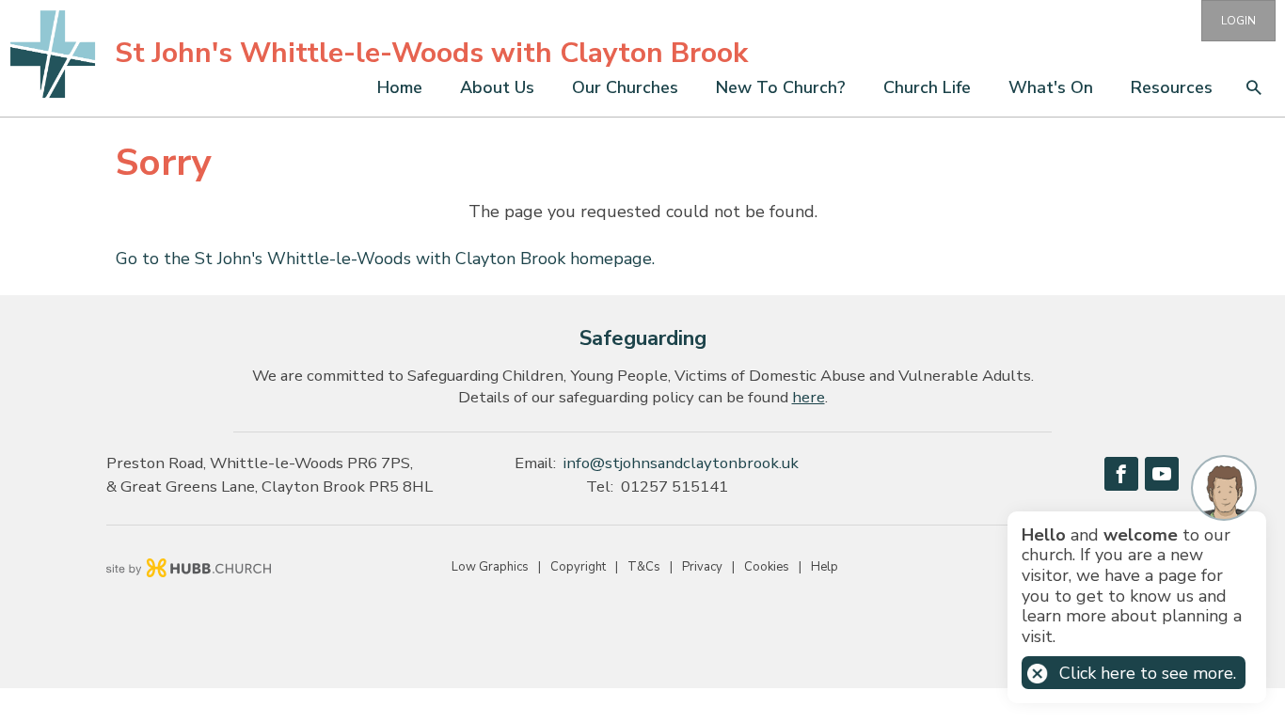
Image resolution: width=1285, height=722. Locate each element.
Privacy (702, 566)
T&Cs (643, 566)
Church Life (927, 87)
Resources (1172, 87)
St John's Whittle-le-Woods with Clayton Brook (431, 53)
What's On (1050, 87)
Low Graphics (490, 566)
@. (681, 463)
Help (824, 566)
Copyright (578, 566)
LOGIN (1238, 20)
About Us (497, 87)
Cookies (766, 566)
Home (399, 87)
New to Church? (781, 87)
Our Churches (625, 87)
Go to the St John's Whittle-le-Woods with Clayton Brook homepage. (385, 258)
